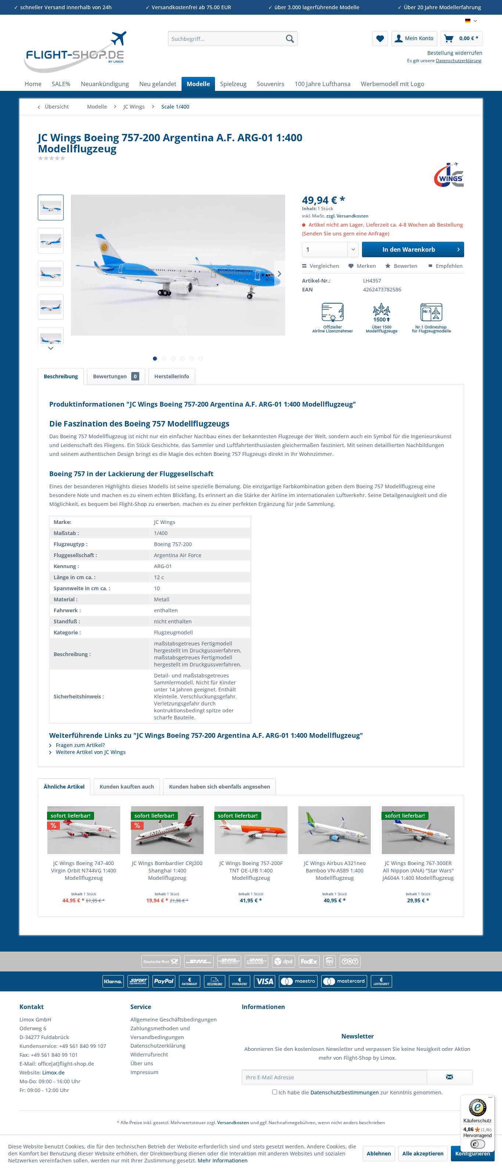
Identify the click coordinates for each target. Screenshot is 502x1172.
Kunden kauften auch (127, 786)
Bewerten (405, 265)
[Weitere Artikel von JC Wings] (449, 174)
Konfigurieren (472, 1153)
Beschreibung (61, 376)
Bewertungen (115, 376)
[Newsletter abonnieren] (450, 1077)
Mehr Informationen (223, 1160)
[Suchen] (290, 38)
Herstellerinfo (171, 376)
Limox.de (53, 1072)
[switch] (477, 1144)
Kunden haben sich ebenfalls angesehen (219, 786)
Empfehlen (448, 265)
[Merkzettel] (380, 38)
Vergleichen (323, 265)
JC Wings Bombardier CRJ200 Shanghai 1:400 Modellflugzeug (167, 870)
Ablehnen (379, 1153)
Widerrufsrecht (149, 1054)
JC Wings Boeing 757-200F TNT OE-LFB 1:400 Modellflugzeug (251, 870)
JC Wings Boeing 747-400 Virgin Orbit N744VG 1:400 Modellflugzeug (83, 870)
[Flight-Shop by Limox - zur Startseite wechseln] (74, 52)
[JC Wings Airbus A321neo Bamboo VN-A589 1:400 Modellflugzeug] (334, 830)
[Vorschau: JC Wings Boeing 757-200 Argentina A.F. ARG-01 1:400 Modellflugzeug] (51, 207)
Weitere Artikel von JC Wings (90, 751)
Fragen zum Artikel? (79, 744)
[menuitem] (233, 38)
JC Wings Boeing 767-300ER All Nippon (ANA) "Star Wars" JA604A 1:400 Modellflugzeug (418, 870)
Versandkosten (233, 1122)
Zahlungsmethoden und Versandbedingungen (160, 1033)
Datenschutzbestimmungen (345, 1092)
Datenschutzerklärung (458, 60)
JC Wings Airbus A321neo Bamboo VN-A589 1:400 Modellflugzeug (335, 870)
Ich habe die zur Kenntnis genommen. (361, 1092)
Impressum (144, 1072)
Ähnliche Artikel (64, 786)
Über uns (141, 1063)
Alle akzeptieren (423, 1153)
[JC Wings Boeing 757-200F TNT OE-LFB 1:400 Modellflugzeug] (251, 830)
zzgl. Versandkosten (347, 216)
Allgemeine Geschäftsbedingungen (173, 1019)
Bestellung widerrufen (455, 52)
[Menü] (490, 1099)
